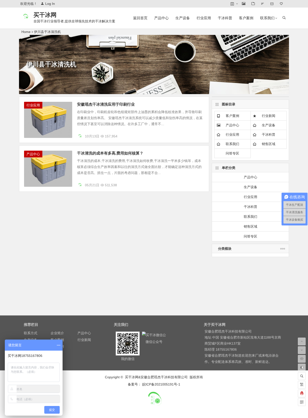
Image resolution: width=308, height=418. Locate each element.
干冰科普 (225, 18)
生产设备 (182, 18)
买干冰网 (45, 15)
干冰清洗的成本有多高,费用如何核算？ (110, 153)
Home (26, 32)
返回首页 (140, 18)
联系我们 (267, 18)
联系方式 (30, 333)
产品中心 (161, 18)
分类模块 (224, 249)
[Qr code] (302, 402)
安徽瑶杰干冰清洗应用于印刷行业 (106, 104)
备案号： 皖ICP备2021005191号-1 (154, 384)
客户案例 (246, 18)
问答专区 (232, 153)
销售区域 (268, 144)
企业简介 (57, 333)
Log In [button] (50, 4)
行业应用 (204, 18)
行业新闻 (268, 116)
